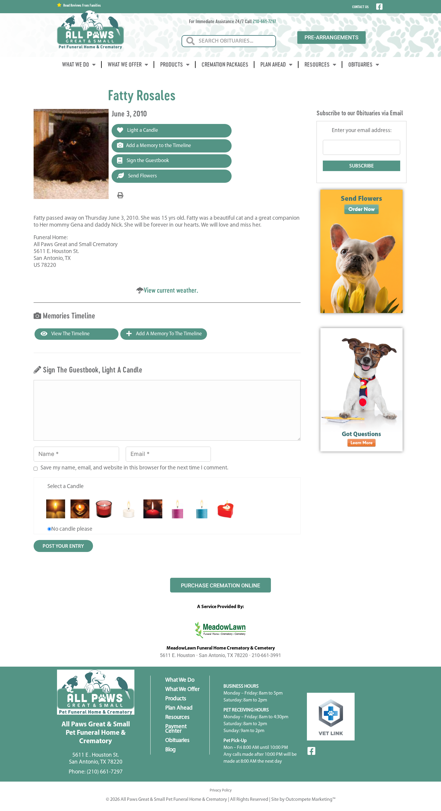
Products (171, 64)
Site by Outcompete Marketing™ (303, 799)
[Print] (120, 195)
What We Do (75, 64)
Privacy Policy (221, 790)
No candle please (71, 529)
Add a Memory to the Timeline (158, 145)
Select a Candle (65, 487)
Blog (170, 750)
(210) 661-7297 (105, 772)
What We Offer (125, 64)
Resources (317, 64)
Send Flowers (142, 176)
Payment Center (176, 729)
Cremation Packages (225, 64)
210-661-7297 (264, 21)
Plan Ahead (273, 64)
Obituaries (360, 64)
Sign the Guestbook (147, 160)
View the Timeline (70, 333)
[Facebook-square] (311, 750)
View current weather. (171, 290)
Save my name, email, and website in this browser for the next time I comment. (134, 468)
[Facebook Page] (379, 6)
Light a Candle (142, 130)
